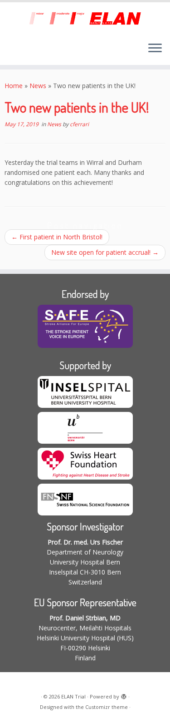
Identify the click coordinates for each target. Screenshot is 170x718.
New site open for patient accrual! (105, 252)
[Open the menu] (155, 48)
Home (14, 85)
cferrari (79, 124)
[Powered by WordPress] (124, 695)
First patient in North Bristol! (56, 237)
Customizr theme (106, 706)
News (37, 85)
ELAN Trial (73, 696)
